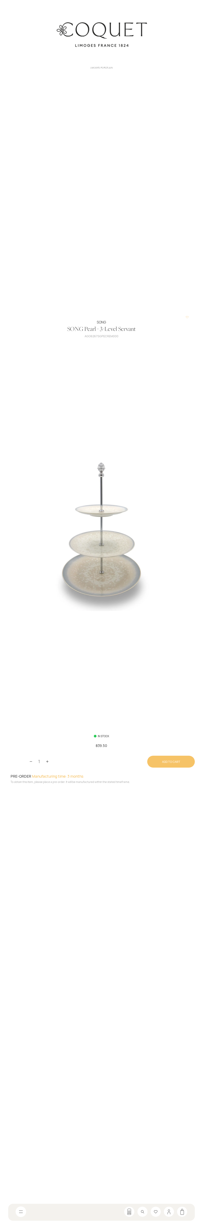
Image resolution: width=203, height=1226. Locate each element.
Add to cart (171, 762)
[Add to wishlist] (187, 317)
